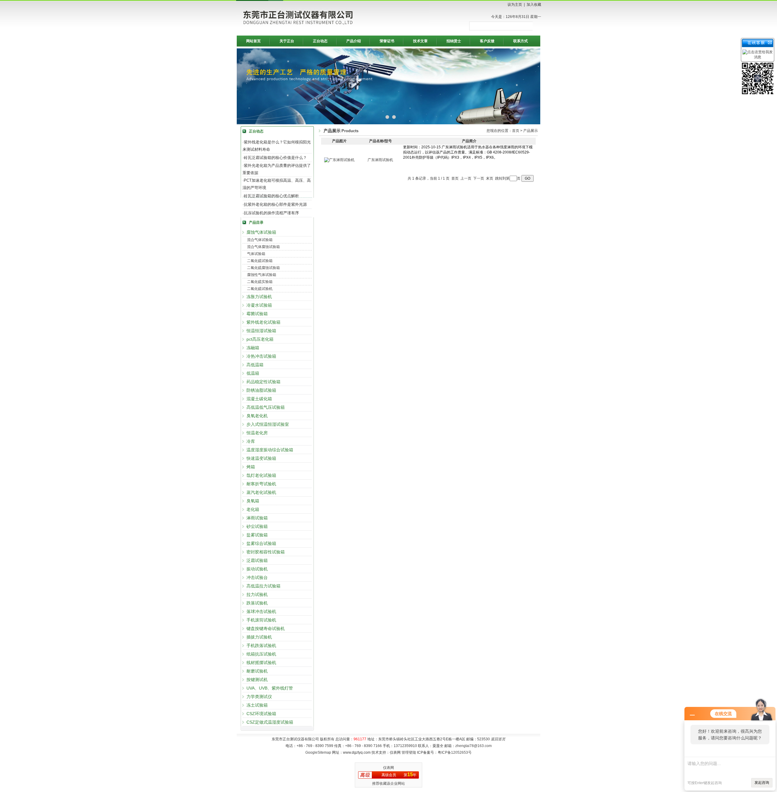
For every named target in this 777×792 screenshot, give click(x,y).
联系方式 (520, 41)
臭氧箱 (252, 500)
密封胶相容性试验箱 (265, 551)
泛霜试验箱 (257, 560)
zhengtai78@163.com (473, 746)
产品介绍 (353, 41)
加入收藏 (534, 4)
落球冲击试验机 (261, 611)
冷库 (250, 441)
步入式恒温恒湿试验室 (267, 424)
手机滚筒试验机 (261, 620)
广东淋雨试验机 (380, 160)
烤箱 (250, 466)
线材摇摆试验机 (261, 662)
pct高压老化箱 (259, 339)
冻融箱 (252, 347)
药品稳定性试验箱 (263, 381)
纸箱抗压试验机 (261, 654)
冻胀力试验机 (259, 296)
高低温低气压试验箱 (265, 407)
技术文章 (420, 41)
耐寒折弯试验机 (261, 483)
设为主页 (514, 4)
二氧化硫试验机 (260, 289)
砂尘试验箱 (257, 526)
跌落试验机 (257, 603)
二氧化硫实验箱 (260, 282)
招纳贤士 (453, 41)
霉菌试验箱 (257, 313)
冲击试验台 (257, 577)
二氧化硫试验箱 (260, 261)
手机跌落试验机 (261, 645)
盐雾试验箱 (257, 534)
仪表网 (388, 768)
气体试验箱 (256, 254)
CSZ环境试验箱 (261, 713)
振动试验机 (257, 568)
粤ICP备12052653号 (455, 752)
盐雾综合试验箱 (261, 543)
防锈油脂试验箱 (261, 390)
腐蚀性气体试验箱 (261, 275)
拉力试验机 (257, 594)
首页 (515, 131)
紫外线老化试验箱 (263, 322)
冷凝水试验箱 (259, 305)
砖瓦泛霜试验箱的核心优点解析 (271, 196)
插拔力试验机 (259, 637)
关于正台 (287, 41)
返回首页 (498, 739)
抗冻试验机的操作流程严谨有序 (271, 213)
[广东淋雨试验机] (339, 160)
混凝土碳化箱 (259, 398)
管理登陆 (409, 752)
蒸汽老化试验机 (261, 492)
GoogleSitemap (318, 752)
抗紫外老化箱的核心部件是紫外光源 (275, 204)
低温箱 (252, 373)
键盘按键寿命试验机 (265, 628)
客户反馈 (487, 41)
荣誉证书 (387, 41)
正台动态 (320, 41)
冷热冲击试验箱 (261, 356)
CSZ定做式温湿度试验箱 (269, 722)
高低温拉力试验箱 (263, 586)
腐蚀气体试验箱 (261, 232)
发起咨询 (762, 782)
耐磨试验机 (257, 671)
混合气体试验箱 (260, 240)
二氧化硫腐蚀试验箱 (263, 268)
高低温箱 (254, 364)
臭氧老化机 (257, 415)
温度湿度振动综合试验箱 (269, 449)
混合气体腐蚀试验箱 (263, 247)
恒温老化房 (257, 432)
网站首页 (253, 41)
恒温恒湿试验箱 (261, 330)
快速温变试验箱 (261, 458)
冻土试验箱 (257, 705)
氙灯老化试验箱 (261, 475)
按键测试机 (257, 679)
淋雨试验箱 (257, 517)
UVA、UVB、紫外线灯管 (269, 688)
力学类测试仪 (259, 696)
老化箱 (252, 509)
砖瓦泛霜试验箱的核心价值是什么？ (275, 157)
